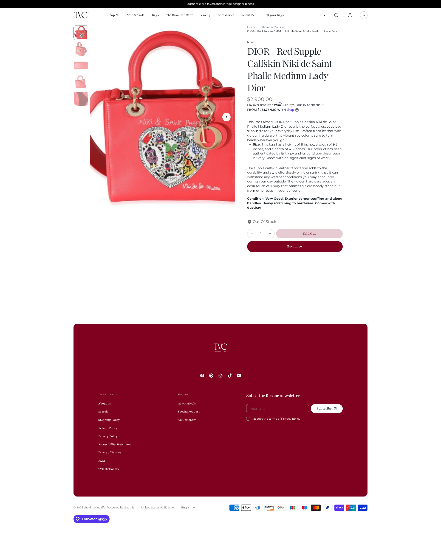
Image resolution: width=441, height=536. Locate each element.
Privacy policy (290, 418)
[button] (336, 15)
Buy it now (294, 246)
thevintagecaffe (94, 507)
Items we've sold (273, 27)
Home (251, 27)
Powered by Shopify (121, 507)
